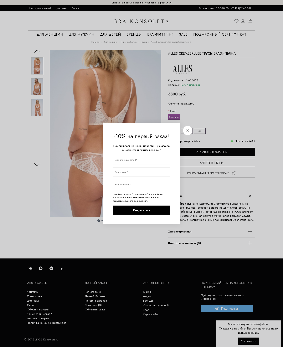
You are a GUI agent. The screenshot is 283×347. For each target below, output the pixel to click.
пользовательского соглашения (130, 201)
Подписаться (141, 210)
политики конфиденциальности (139, 197)
